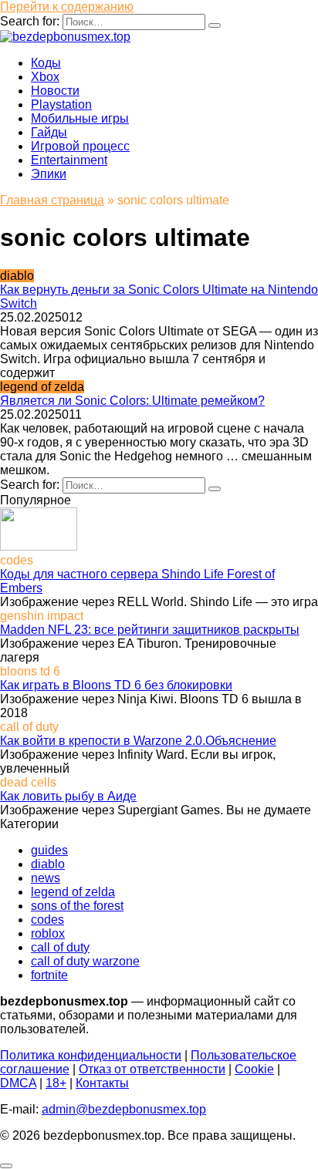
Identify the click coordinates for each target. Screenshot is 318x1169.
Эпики (48, 173)
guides (49, 850)
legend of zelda (73, 891)
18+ (56, 1083)
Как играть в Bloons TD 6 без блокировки (116, 685)
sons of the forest (77, 905)
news (45, 877)
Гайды (49, 132)
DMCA (18, 1083)
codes (47, 919)
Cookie (254, 1069)
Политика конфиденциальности (90, 1055)
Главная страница (52, 200)
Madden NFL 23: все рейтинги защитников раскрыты (149, 629)
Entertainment (69, 160)
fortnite (49, 975)
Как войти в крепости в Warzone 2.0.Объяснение (138, 740)
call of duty (60, 947)
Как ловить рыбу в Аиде (68, 796)
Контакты (102, 1083)
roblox (48, 933)
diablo (48, 864)
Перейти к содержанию (67, 6)
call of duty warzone (85, 961)
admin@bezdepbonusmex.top (124, 1109)
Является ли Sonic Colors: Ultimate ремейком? (132, 400)
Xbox (45, 76)
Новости (55, 90)
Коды (46, 62)
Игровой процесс (80, 146)
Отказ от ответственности (152, 1069)
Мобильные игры (80, 118)
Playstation (61, 104)
